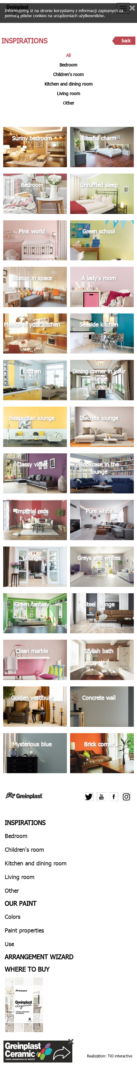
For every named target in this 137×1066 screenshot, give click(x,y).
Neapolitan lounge (31, 417)
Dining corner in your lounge (98, 374)
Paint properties (24, 930)
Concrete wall (99, 697)
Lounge (32, 557)
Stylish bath (98, 650)
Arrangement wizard (39, 956)
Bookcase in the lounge (99, 467)
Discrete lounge (99, 417)
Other (68, 103)
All (68, 55)
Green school (99, 231)
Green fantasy (32, 604)
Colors (12, 916)
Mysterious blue (32, 743)
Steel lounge (98, 604)
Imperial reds (32, 510)
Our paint (21, 903)
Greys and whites (98, 557)
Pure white (99, 510)
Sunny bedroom (32, 137)
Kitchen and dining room (69, 84)
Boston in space (32, 277)
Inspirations (25, 822)
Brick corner (99, 743)
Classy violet (32, 464)
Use (9, 943)
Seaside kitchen (99, 324)
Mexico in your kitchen (32, 324)
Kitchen (32, 371)
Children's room (68, 74)
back (126, 41)
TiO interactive (120, 1055)
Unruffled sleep (99, 184)
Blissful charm (99, 137)
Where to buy (27, 969)
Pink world (32, 231)
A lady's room (99, 277)
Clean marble (32, 650)
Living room (68, 93)
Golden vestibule (32, 697)
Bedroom (68, 65)
